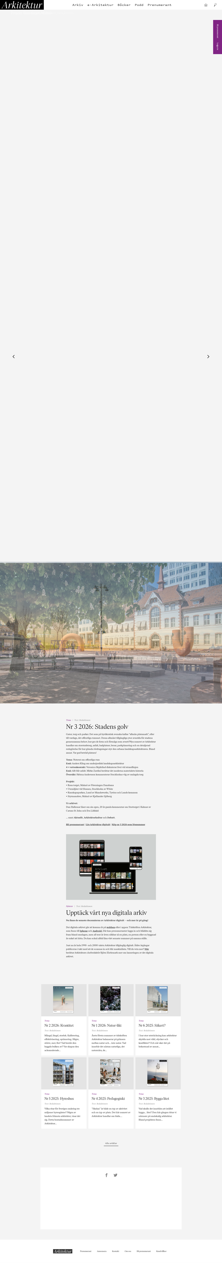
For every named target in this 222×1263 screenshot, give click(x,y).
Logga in (217, 46)
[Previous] (14, 356)
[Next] (208, 356)
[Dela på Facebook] (106, 1175)
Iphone (84, 931)
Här (147, 949)
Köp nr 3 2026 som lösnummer (128, 824)
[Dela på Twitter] (115, 1175)
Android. (97, 931)
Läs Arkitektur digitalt (98, 824)
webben (111, 927)
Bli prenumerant (217, 31)
